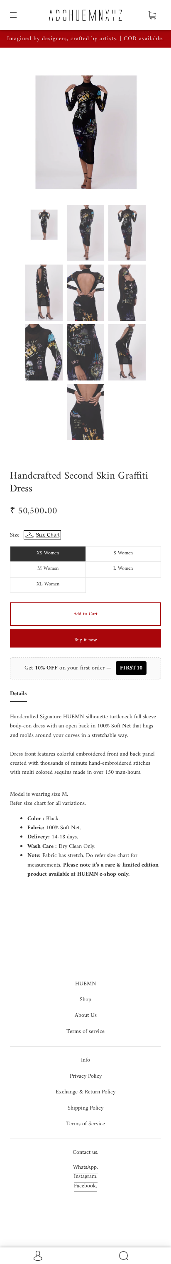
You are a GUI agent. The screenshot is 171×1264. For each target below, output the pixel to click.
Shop (85, 999)
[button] (29, 130)
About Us (86, 1015)
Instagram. (86, 1176)
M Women (48, 568)
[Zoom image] (85, 130)
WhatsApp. (85, 1167)
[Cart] (152, 15)
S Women (123, 553)
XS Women (48, 553)
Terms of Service (85, 1124)
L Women (123, 568)
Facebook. (85, 1186)
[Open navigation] (19, 15)
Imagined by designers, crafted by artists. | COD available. (85, 39)
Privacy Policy (86, 1076)
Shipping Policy (85, 1108)
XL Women (48, 584)
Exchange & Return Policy (85, 1092)
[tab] (18, 695)
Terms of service (85, 1031)
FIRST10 (131, 668)
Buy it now (85, 640)
